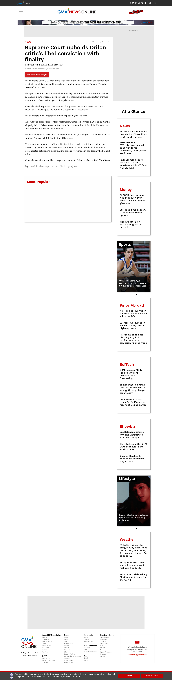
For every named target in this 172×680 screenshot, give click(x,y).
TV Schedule (45, 662)
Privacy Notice (46, 646)
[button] (130, 294)
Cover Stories (68, 660)
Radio (102, 646)
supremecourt (52, 166)
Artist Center (103, 639)
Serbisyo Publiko (69, 654)
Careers (44, 644)
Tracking (67, 658)
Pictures (102, 648)
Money (66, 639)
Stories (86, 660)
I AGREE (129, 675)
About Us (44, 637)
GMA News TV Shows (48, 660)
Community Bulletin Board (72, 656)
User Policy (45, 652)
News (28, 3)
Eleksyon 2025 (68, 662)
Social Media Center (90, 652)
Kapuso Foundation (106, 652)
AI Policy (44, 650)
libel (62, 166)
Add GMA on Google (37, 75)
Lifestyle (66, 652)
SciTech (66, 648)
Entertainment (104, 637)
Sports (66, 641)
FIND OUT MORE (152, 675)
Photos (86, 639)
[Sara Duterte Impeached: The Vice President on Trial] (86, 22)
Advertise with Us (47, 641)
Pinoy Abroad (68, 644)
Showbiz (67, 650)
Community (103, 641)
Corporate (103, 654)
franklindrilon (37, 166)
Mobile (86, 650)
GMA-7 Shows (46, 658)
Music (101, 650)
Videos (86, 637)
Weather (66, 646)
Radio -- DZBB (88, 641)
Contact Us (45, 639)
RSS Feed (87, 648)
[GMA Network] (20, 3)
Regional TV (103, 656)
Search (86, 658)
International (104, 644)
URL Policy (45, 648)
